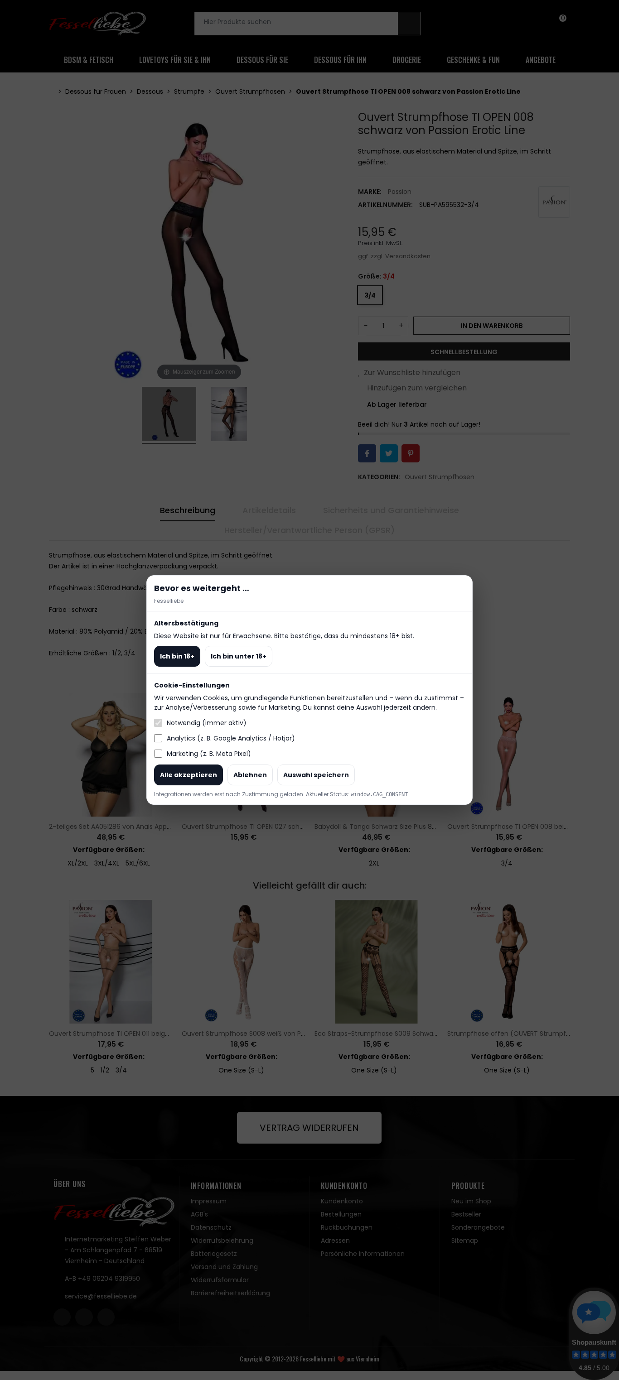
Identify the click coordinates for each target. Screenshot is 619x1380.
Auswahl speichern (316, 774)
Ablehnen (250, 774)
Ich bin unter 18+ (238, 656)
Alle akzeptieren (188, 774)
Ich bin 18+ (177, 656)
